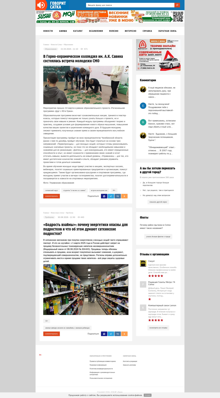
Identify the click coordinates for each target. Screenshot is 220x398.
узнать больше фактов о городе (158, 237)
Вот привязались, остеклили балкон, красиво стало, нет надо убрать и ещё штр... (162, 123)
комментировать (51, 196)
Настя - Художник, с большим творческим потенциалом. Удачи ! (162, 137)
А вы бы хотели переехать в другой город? (157, 170)
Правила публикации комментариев (103, 361)
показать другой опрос (158, 202)
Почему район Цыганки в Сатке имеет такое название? (155, 226)
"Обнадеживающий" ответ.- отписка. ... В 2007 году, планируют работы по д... (161, 150)
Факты (144, 217)
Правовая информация (98, 365)
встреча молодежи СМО (99, 190)
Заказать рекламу (129, 365)
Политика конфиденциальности (101, 369)
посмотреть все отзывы (158, 328)
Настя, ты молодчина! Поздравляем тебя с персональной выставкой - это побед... (161, 109)
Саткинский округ (51, 190)
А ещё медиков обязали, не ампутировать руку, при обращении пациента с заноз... (161, 92)
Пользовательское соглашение (101, 378)
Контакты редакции (130, 361)
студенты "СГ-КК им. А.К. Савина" (74, 190)
